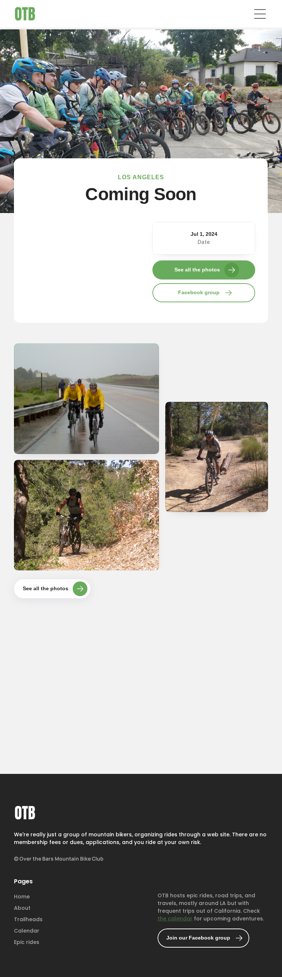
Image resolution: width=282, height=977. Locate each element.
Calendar (26, 930)
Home (22, 896)
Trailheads (28, 919)
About (22, 908)
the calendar (175, 918)
